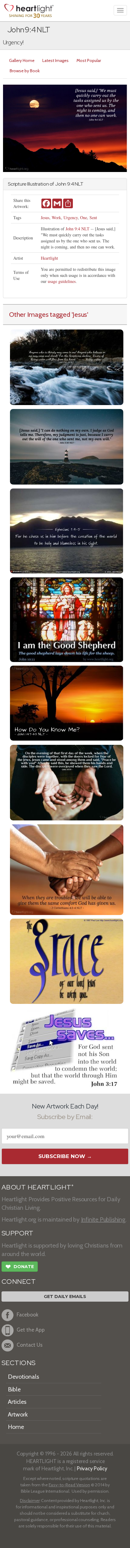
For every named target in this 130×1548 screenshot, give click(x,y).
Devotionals (23, 1376)
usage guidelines (62, 281)
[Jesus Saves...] (66, 1048)
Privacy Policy (92, 1468)
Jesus (45, 217)
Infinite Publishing (103, 1219)
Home (16, 1426)
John (60, 184)
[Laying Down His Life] (66, 619)
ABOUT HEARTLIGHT (37, 1187)
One (83, 217)
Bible (14, 1389)
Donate (19, 1267)
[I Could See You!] (66, 702)
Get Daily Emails (65, 1296)
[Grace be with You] (66, 960)
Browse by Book (25, 70)
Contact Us (30, 1345)
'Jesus (79, 314)
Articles (17, 1401)
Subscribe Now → (65, 1156)
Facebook (27, 1314)
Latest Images (55, 60)
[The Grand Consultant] (66, 446)
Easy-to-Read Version (69, 1485)
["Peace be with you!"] (66, 782)
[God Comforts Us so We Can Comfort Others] (66, 869)
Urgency (70, 217)
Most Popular (88, 60)
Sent (93, 217)
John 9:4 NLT (77, 229)
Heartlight (49, 258)
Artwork (18, 1414)
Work (56, 217)
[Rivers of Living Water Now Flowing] (66, 366)
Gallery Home (21, 60)
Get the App (31, 1329)
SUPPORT (17, 1233)
